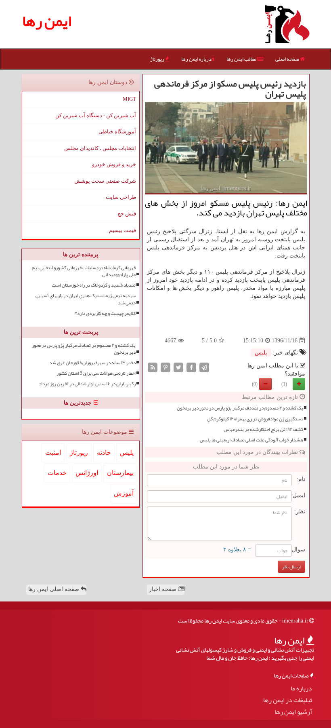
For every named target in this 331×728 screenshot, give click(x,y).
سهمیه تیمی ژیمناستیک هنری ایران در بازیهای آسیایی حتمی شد (86, 299)
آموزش (124, 493)
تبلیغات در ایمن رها (287, 700)
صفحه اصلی (287, 59)
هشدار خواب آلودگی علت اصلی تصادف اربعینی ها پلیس (251, 440)
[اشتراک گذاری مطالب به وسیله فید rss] (152, 367)
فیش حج (126, 214)
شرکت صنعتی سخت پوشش (105, 181)
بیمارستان (120, 472)
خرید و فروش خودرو (114, 164)
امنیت (53, 452)
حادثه (104, 452)
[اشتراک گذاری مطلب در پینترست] (165, 367)
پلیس (261, 353)
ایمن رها (46, 21)
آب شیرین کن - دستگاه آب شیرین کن (95, 115)
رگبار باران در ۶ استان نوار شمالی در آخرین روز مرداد (87, 383)
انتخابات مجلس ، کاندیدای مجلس (100, 148)
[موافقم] (299, 384)
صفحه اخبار (163, 589)
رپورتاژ (157, 59)
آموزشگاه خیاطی (117, 132)
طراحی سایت (121, 197)
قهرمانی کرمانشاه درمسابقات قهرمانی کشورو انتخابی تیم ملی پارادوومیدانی (84, 271)
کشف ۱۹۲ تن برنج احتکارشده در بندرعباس (263, 429)
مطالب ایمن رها (241, 59)
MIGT (129, 99)
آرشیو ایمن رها (293, 712)
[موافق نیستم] (265, 384)
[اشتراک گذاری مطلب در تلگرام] (204, 367)
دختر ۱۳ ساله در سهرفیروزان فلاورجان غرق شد (92, 362)
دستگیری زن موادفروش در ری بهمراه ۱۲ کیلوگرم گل (255, 419)
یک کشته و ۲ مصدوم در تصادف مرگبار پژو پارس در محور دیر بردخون (240, 408)
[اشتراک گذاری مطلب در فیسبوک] (191, 367)
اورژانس (86, 472)
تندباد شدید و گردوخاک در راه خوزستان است (94, 285)
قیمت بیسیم (122, 230)
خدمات (57, 472)
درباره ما (301, 688)
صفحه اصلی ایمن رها (54, 589)
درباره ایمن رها (196, 59)
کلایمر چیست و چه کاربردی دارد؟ (105, 313)
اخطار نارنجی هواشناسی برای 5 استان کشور (96, 373)
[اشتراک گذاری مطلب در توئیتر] (178, 367)
